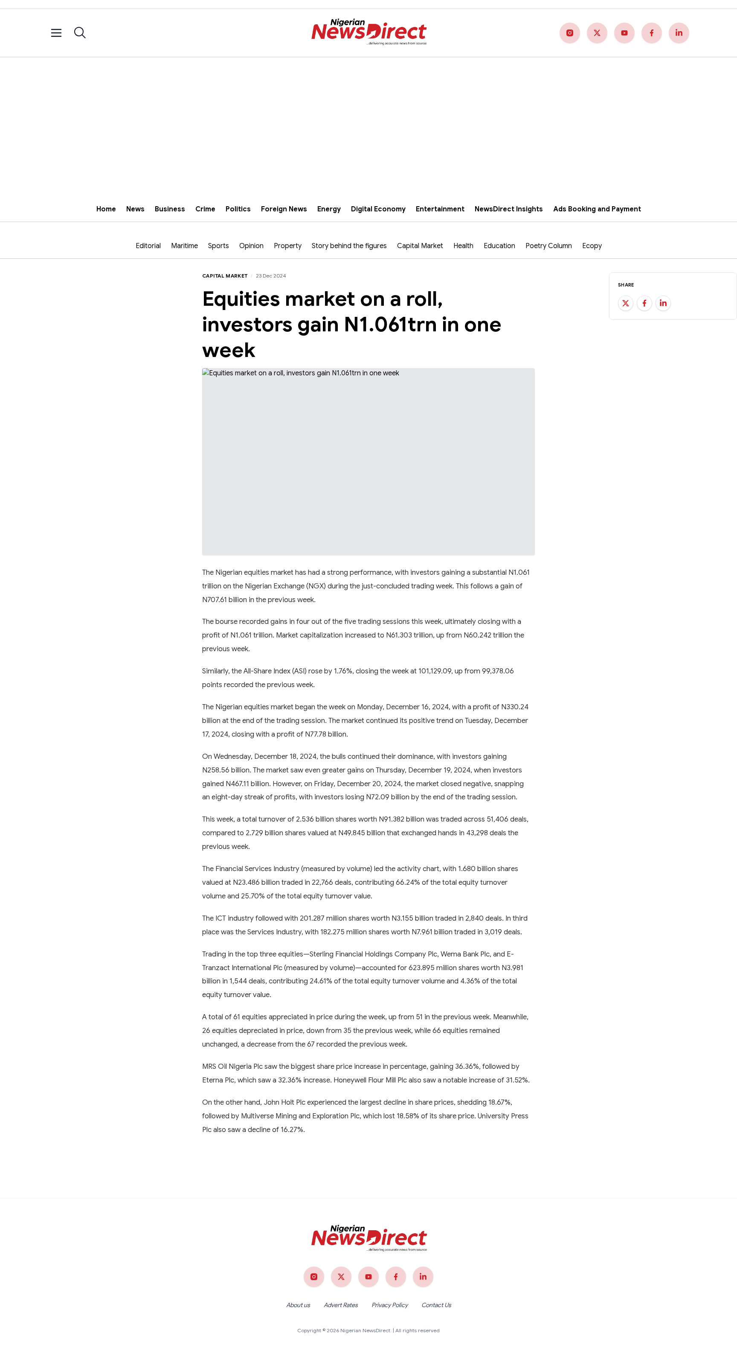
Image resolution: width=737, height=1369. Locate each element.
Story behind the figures (349, 246)
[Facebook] (651, 33)
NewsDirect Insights (509, 209)
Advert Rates (341, 1305)
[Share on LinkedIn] (663, 303)
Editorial (148, 246)
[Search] (80, 32)
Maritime (184, 246)
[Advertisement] (368, 121)
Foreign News (284, 209)
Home (106, 209)
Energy (329, 209)
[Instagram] (570, 33)
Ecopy (592, 246)
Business (170, 209)
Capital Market (420, 246)
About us (298, 1305)
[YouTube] (624, 33)
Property (288, 246)
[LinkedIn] (679, 33)
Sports (218, 246)
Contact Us (436, 1305)
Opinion (251, 246)
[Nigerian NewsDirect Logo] (368, 33)
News (135, 209)
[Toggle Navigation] (56, 32)
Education (499, 246)
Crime (205, 209)
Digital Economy (378, 209)
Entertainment (440, 209)
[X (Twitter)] (597, 33)
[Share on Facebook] (644, 303)
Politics (238, 209)
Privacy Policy (389, 1305)
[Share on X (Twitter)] (625, 303)
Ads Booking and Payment (597, 209)
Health (463, 246)
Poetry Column (548, 246)
